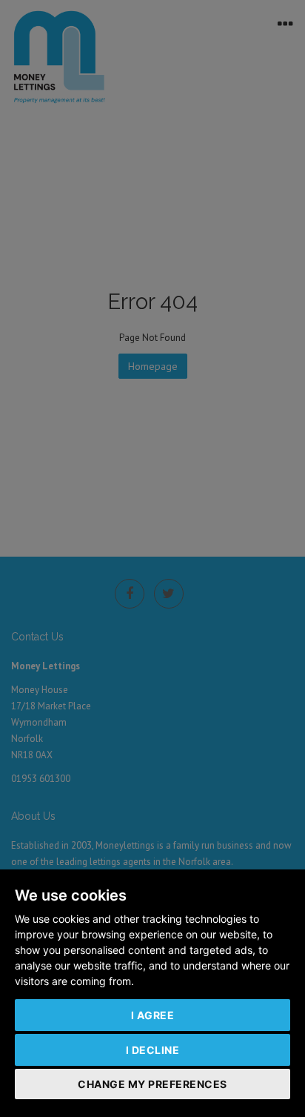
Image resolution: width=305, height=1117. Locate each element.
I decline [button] (153, 1050)
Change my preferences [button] (152, 1084)
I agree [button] (153, 1015)
